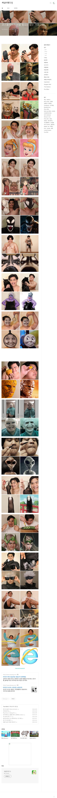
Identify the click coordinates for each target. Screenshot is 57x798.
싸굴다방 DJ (7, 3)
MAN (51, 118)
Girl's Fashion (47, 124)
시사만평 (52, 122)
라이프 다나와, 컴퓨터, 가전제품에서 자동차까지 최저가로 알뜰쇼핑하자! (15, 690)
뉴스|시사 (46, 65)
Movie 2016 (46, 101)
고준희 (51, 101)
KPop (46, 51)
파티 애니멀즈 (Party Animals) (10, 709)
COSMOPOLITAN (47, 113)
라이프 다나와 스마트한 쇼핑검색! (12, 687)
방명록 (15, 8)
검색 (51, 3)
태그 (8, 8)
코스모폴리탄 (46, 122)
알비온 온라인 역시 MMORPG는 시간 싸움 (12, 718)
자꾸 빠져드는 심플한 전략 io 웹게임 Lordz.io (13, 714)
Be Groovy (6, 773)
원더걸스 (52, 124)
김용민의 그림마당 (47, 103)
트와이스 (48, 99)
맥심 (45, 99)
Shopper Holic (47, 84)
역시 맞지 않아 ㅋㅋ (7, 716)
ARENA (45, 120)
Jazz (46, 55)
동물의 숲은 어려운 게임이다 (9, 722)
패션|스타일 (46, 77)
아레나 (51, 126)
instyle (53, 111)
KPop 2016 (46, 109)
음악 (45, 47)
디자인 (45, 57)
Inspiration (47, 82)
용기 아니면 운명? (7, 720)
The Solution (47, 87)
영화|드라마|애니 (48, 79)
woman (48, 128)
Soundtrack (46, 105)
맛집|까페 (46, 70)
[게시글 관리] (8, 699)
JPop (46, 53)
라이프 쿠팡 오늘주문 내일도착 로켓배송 (14, 677)
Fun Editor (6, 706)
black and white (47, 111)
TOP (54, 797)
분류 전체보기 (47, 45)
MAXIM (45, 126)
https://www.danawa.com (9, 685)
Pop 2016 (46, 132)
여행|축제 (46, 67)
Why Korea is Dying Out (9, 713)
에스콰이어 (50, 120)
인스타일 (52, 105)
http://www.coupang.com (9, 674)
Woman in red (47, 117)
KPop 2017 (46, 118)
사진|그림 (46, 72)
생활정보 (46, 62)
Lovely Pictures (47, 130)
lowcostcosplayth (20, 668)
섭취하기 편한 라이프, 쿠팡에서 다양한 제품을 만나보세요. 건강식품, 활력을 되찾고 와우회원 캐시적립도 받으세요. (19, 679)
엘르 (52, 128)
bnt (48, 126)
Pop (45, 49)
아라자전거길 (6, 711)
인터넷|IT (46, 74)
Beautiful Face (47, 107)
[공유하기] (6, 699)
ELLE (45, 128)
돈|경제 (45, 60)
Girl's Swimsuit (47, 115)
